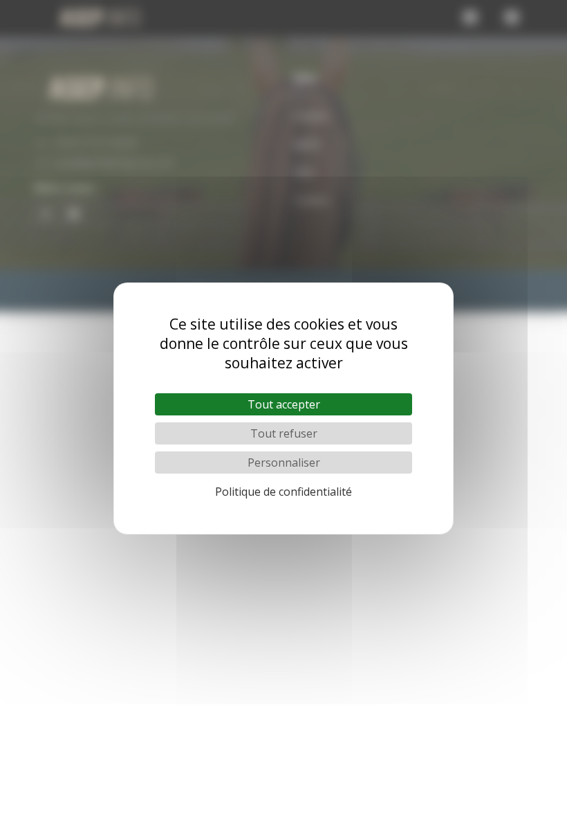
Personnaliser (284, 462)
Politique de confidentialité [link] (283, 491)
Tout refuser (283, 433)
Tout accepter (284, 404)
